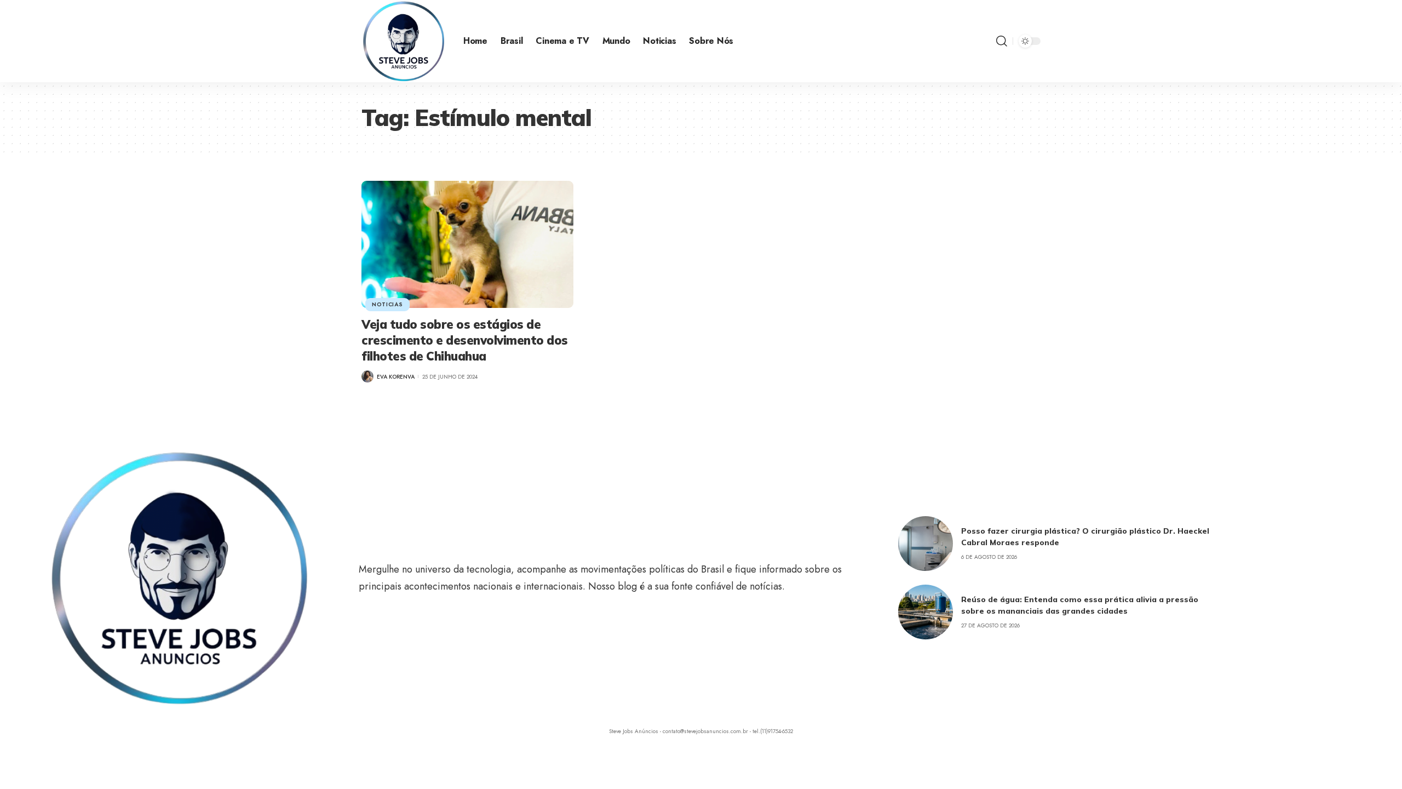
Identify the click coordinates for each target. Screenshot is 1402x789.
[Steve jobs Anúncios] (403, 41)
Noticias (387, 304)
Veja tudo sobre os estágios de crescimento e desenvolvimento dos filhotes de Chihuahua (464, 340)
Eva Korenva (396, 377)
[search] (1001, 41)
